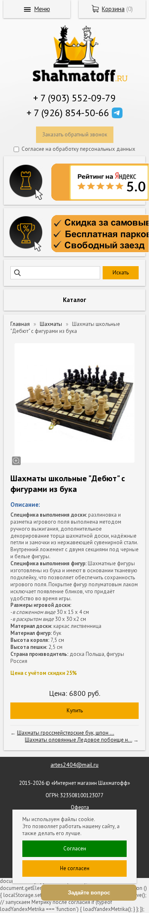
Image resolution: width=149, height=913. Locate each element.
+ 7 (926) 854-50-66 (67, 112)
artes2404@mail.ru (74, 764)
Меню (42, 9)
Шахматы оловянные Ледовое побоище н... (78, 739)
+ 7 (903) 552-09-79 (74, 97)
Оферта (80, 807)
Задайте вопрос (89, 893)
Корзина (113, 9)
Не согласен (74, 868)
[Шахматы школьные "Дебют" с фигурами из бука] (74, 403)
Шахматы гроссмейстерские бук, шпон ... (65, 732)
